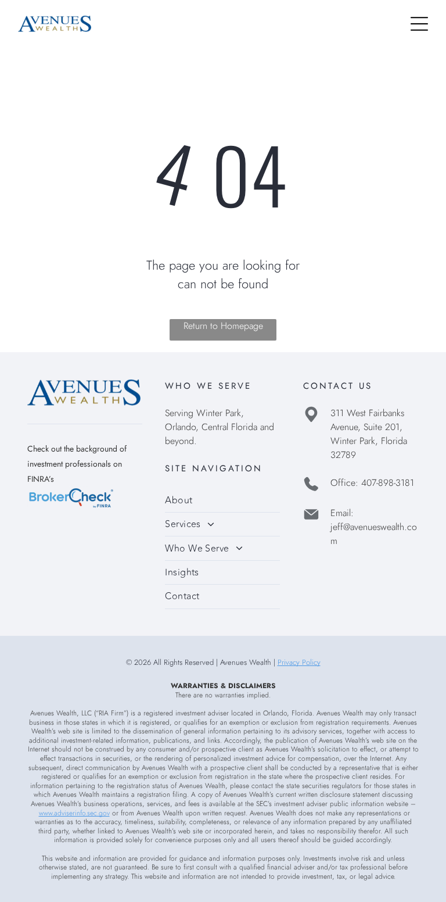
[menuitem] (222, 501)
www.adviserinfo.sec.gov (74, 813)
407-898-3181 (387, 482)
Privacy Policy (299, 662)
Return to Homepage (223, 325)
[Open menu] (419, 24)
